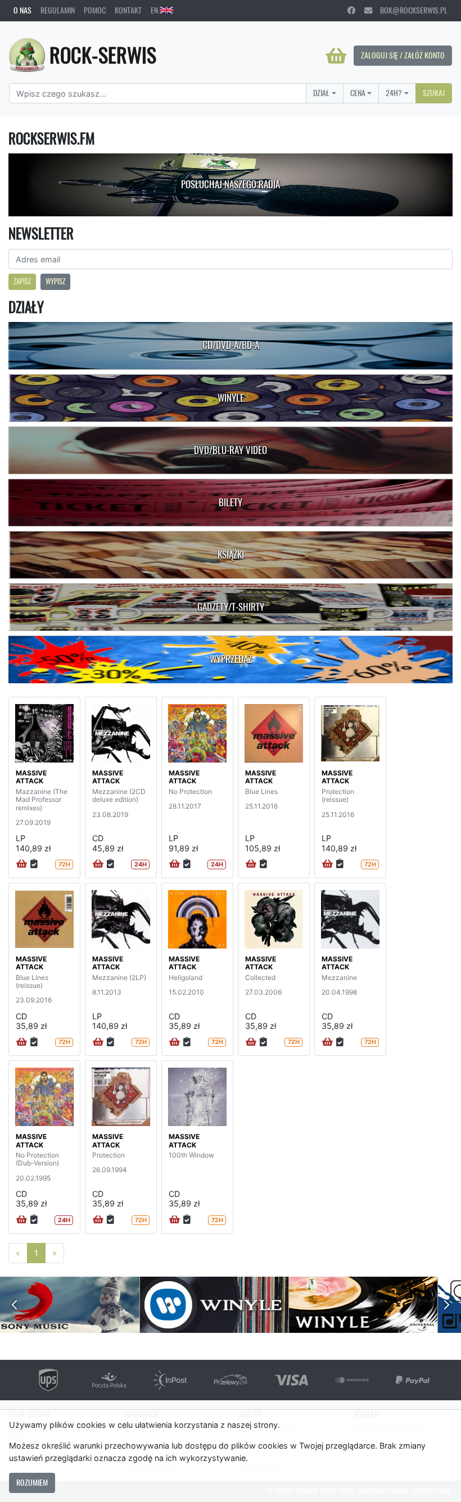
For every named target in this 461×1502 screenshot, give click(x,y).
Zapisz (22, 281)
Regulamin (57, 10)
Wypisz (55, 281)
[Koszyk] (336, 55)
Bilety (230, 502)
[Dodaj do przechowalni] (34, 864)
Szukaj (434, 92)
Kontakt (128, 10)
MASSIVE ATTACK (31, 777)
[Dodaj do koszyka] (22, 864)
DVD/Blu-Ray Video (230, 450)
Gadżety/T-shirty (230, 607)
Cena (357, 92)
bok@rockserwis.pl (410, 10)
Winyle (231, 398)
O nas (22, 10)
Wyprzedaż (231, 659)
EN (155, 10)
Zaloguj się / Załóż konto (403, 55)
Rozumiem (32, 1482)
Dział (321, 92)
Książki (231, 554)
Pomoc (95, 10)
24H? (394, 92)
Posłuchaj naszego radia (230, 184)
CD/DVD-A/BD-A (230, 345)
